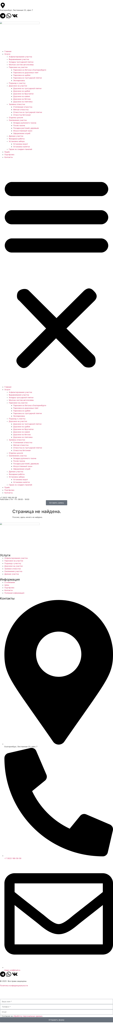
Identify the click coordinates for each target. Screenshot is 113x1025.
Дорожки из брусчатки (23, 94)
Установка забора (16, 141)
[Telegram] (3, 16)
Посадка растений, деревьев (26, 128)
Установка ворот (20, 144)
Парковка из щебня (21, 75)
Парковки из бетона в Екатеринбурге (29, 70)
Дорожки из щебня (21, 91)
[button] (56, 272)
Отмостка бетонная (22, 115)
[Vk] (15, 16)
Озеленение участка (18, 120)
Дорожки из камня (21, 96)
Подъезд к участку (17, 83)
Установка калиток (21, 146)
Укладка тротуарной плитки (21, 62)
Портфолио (9, 154)
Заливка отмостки (17, 104)
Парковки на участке (18, 67)
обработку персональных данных (27, 1016)
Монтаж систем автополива (21, 64)
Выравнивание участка (19, 59)
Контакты (8, 157)
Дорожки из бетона (22, 99)
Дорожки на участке (18, 86)
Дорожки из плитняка (22, 102)
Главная (7, 51)
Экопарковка (19, 80)
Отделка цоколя (16, 117)
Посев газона (19, 125)
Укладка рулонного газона (24, 123)
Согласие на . (22, 1016)
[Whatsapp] (9, 16)
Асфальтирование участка (20, 57)
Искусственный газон (22, 131)
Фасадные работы (17, 139)
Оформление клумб (21, 133)
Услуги (7, 54)
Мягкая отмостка (20, 109)
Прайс (7, 152)
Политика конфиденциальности (14, 985)
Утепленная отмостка (22, 107)
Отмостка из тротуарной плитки (27, 112)
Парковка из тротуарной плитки (27, 78)
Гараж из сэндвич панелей (20, 149)
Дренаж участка (16, 136)
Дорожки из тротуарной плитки (27, 88)
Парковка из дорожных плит (26, 72)
